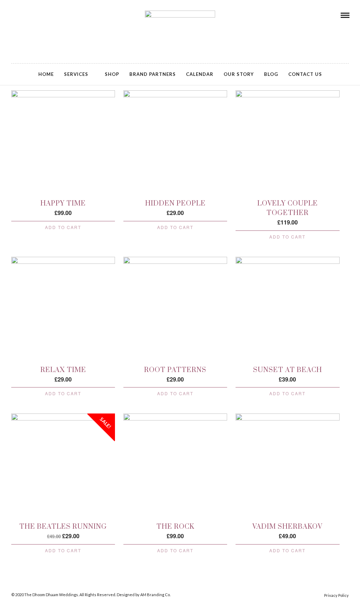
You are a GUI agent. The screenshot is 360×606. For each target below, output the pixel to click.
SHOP (112, 74)
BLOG (271, 74)
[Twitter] (22, 15)
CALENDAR (199, 74)
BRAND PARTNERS (152, 74)
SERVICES (76, 74)
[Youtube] (32, 15)
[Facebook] (13, 15)
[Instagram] (41, 15)
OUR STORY (239, 74)
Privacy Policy (336, 595)
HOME (46, 74)
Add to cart (63, 227)
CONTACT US (305, 74)
